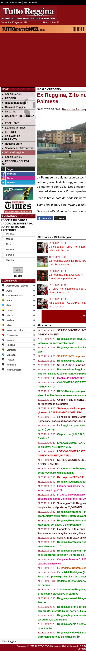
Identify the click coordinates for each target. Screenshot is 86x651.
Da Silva (10, 233)
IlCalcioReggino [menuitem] (14, 152)
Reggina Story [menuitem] (13, 143)
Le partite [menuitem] (10, 111)
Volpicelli (10, 249)
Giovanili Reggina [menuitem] (15, 107)
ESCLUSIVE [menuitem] (12, 123)
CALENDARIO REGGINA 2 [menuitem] (18, 117)
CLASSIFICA (9, 280)
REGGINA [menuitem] (11, 98)
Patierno (10, 260)
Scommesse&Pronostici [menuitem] (19, 148)
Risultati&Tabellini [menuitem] (15, 102)
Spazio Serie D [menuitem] (13, 156)
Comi (8, 244)
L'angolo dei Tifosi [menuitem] (15, 127)
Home (5, 89)
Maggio (9, 239)
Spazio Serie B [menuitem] (13, 94)
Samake (10, 255)
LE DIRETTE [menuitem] (12, 132)
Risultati (18, 276)
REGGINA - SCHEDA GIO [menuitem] (16, 163)
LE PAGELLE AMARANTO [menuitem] (11, 138)
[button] (18, 270)
